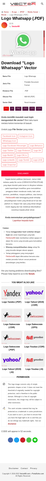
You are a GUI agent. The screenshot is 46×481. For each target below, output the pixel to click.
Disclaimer (14, 468)
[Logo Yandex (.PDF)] (11, 293)
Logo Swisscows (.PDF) (11, 348)
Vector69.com (25, 474)
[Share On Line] (35, 440)
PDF (6, 108)
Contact (24, 468)
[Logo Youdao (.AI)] (34, 360)
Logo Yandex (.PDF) (11, 302)
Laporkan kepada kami (23, 220)
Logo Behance (36, 146)
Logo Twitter (8, 150)
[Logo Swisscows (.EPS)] (34, 315)
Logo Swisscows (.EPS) (34, 325)
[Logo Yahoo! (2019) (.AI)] (11, 360)
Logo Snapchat (9, 165)
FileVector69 (10, 198)
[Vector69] (23, 4)
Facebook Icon (9, 136)
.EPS (32, 108)
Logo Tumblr (24, 160)
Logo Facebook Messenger (14, 146)
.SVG (25, 108)
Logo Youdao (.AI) (34, 369)
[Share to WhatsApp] (28, 440)
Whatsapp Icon (9, 141)
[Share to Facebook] (10, 440)
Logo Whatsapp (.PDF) (22, 18)
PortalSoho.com (38, 474)
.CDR (39, 108)
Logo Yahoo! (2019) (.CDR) (34, 303)
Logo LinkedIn (9, 160)
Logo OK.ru (22, 155)
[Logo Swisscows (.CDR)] (11, 315)
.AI (12, 108)
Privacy (33, 468)
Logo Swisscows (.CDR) (11, 325)
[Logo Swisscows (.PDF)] (11, 337)
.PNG (18, 108)
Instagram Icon (25, 136)
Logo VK (37, 150)
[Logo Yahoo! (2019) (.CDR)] (34, 293)
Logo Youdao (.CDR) (34, 347)
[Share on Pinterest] (22, 440)
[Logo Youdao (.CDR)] (34, 337)
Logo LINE (37, 160)
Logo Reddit (8, 155)
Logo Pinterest (24, 150)
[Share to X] (16, 440)
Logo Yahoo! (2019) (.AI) (11, 370)
